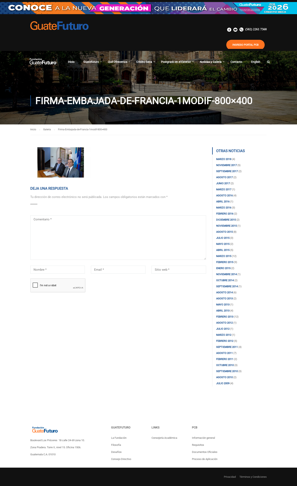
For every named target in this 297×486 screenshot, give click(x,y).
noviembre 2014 (226, 274)
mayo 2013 (223, 304)
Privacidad (230, 476)
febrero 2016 (224, 213)
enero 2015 (223, 268)
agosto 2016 (224, 195)
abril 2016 (223, 201)
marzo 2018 (223, 159)
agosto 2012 (224, 322)
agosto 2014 (224, 292)
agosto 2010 (224, 377)
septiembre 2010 (227, 371)
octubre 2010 (225, 365)
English (255, 61)
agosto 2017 (224, 177)
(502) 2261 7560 (255, 29)
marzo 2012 (223, 334)
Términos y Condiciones (253, 476)
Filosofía (116, 444)
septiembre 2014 (227, 286)
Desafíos (116, 451)
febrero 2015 (224, 262)
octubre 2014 (225, 280)
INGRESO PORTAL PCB (245, 44)
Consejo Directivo (121, 459)
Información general (203, 437)
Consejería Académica (164, 437)
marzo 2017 (223, 189)
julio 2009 (223, 383)
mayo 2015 (223, 243)
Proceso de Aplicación (204, 459)
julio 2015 (223, 237)
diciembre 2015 (226, 219)
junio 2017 (223, 183)
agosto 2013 (224, 298)
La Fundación (118, 437)
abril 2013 (223, 310)
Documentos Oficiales (204, 451)
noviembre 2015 (226, 225)
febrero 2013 (224, 316)
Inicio (71, 61)
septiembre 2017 (227, 171)
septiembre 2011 (227, 346)
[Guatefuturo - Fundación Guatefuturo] (42, 64)
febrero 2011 (224, 359)
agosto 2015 (224, 231)
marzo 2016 (223, 207)
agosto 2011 (224, 353)
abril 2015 (223, 249)
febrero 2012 (224, 340)
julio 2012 (223, 328)
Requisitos (198, 444)
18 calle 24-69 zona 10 (71, 440)
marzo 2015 (223, 256)
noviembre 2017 (226, 165)
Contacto (236, 61)
